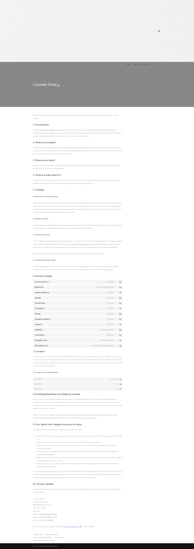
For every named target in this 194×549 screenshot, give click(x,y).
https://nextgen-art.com (51, 130)
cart (135, 64)
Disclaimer (59, 537)
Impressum (38, 534)
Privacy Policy (52, 534)
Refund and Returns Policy (44, 540)
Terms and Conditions (42, 537)
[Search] (159, 31)
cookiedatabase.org (71, 526)
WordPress (53, 546)
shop (128, 64)
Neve (35, 546)
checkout (144, 64)
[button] (156, 64)
